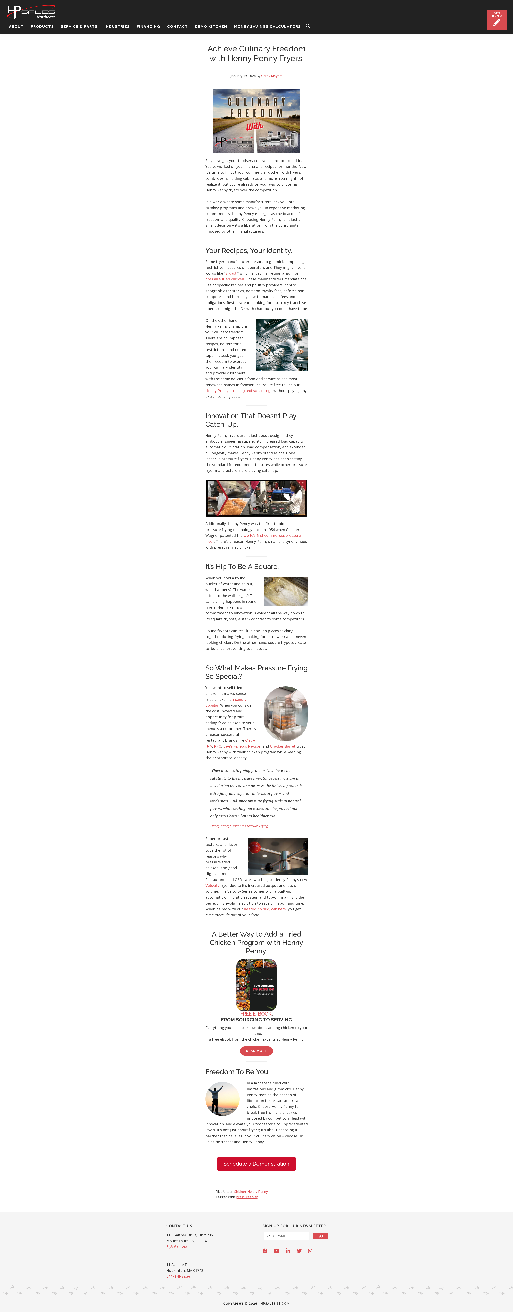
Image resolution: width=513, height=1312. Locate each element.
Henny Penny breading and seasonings (238, 391)
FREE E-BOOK (256, 1014)
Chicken (240, 1192)
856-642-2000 (178, 1247)
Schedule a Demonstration (256, 1164)
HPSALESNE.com (275, 1303)
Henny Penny (257, 1192)
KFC (217, 746)
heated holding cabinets (265, 909)
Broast (230, 273)
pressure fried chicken (224, 279)
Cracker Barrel (282, 746)
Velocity (212, 885)
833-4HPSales (178, 1276)
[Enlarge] (295, 94)
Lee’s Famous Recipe (242, 746)
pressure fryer (247, 1197)
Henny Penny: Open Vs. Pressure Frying (239, 826)
